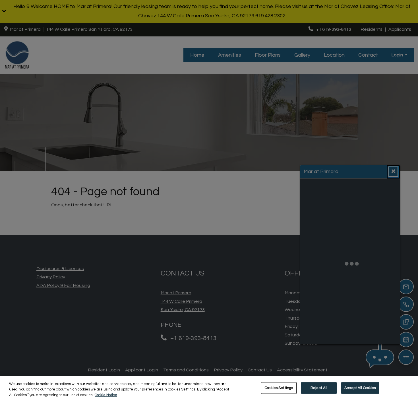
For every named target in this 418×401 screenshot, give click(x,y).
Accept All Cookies (360, 388)
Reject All (319, 388)
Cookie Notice (106, 395)
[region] (209, 388)
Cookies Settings (279, 388)
